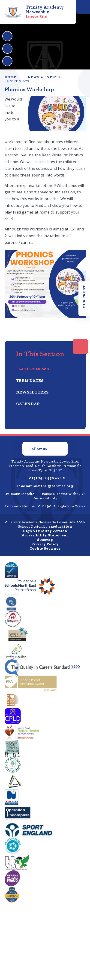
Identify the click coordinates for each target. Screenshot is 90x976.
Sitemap (45, 539)
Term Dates (30, 380)
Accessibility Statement (45, 535)
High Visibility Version (45, 531)
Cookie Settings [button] (45, 548)
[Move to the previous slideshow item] (7, 36)
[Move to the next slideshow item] (7, 49)
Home (10, 77)
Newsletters (32, 392)
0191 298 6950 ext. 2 (47, 478)
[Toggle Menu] (83, 7)
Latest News (17, 81)
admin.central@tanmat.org (47, 486)
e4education (60, 526)
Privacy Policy (44, 544)
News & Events (44, 77)
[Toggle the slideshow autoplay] (7, 61)
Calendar (28, 403)
